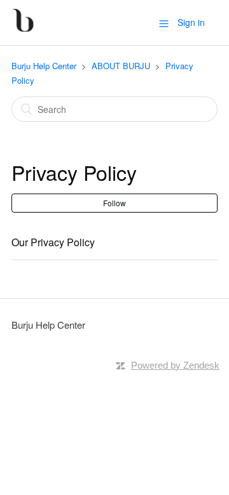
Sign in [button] (191, 22)
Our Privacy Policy (53, 242)
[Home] (23, 28)
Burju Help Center (43, 66)
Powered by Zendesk (175, 365)
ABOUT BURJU (121, 66)
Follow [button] (114, 202)
